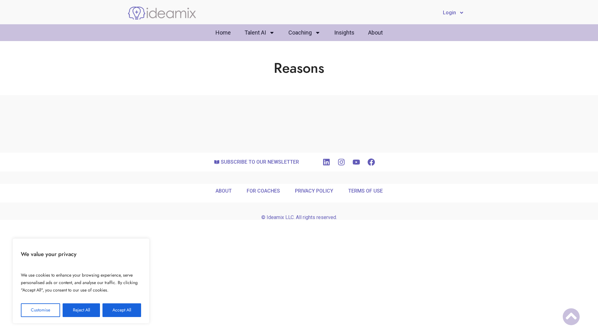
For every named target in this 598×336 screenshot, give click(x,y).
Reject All (81, 310)
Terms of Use (365, 191)
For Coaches (263, 191)
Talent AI (255, 32)
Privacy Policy (314, 191)
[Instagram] (341, 162)
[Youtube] (356, 162)
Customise (40, 310)
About (375, 32)
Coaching (300, 32)
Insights (344, 32)
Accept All (121, 310)
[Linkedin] (326, 162)
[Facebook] (371, 162)
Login (449, 13)
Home (223, 32)
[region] (81, 281)
